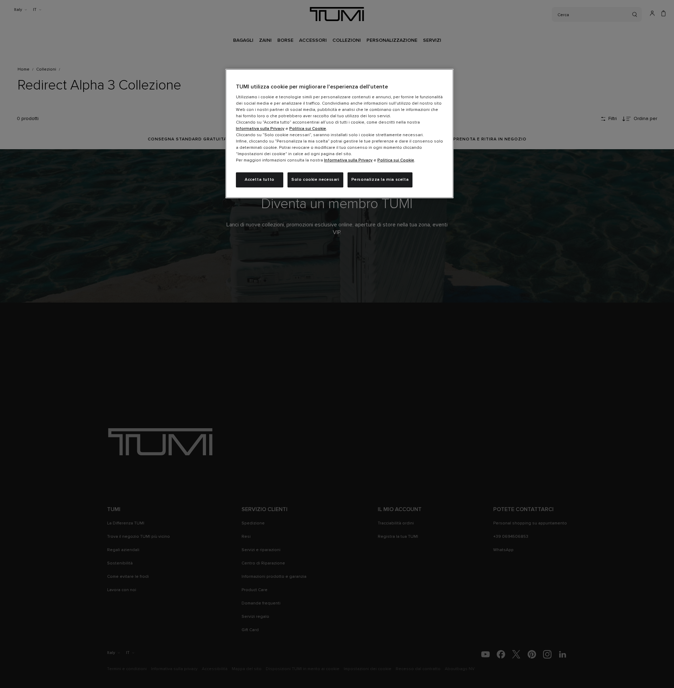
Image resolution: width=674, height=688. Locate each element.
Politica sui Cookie (307, 129)
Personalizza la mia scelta (380, 180)
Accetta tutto (260, 180)
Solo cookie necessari (315, 180)
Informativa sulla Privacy (260, 129)
